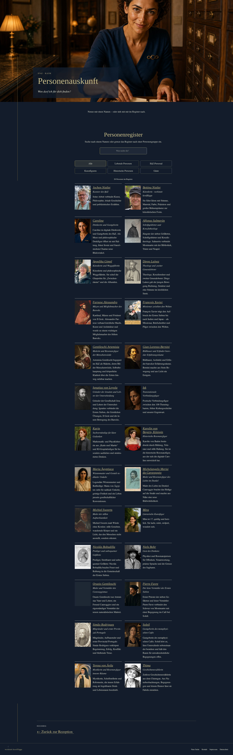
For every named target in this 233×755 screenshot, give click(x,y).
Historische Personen (123, 170)
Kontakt (204, 749)
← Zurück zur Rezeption (55, 731)
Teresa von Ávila (103, 665)
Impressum (213, 749)
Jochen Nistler (102, 187)
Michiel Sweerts (102, 509)
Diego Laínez (151, 261)
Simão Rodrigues (103, 624)
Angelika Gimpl (102, 261)
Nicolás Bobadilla (104, 546)
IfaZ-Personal (156, 163)
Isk (144, 387)
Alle (90, 163)
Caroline (98, 220)
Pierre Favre (150, 583)
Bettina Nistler (152, 187)
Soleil (146, 624)
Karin (96, 428)
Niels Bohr (149, 546)
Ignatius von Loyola (105, 387)
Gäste (156, 170)
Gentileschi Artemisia (106, 346)
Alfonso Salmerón (154, 220)
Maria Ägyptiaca (103, 469)
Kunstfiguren (90, 170)
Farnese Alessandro (105, 302)
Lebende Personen (123, 163)
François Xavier (153, 302)
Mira (146, 509)
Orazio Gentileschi (104, 583)
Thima (147, 665)
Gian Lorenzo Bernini (156, 346)
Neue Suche (195, 749)
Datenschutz (224, 749)
